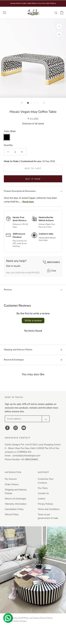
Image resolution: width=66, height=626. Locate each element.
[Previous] (21, 102)
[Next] (44, 102)
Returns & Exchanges (14, 359)
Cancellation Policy (14, 509)
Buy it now (33, 179)
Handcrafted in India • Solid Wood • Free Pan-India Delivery (33, 3)
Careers (41, 498)
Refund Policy (12, 514)
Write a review (33, 320)
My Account (11, 478)
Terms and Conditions (49, 509)
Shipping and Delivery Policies (18, 349)
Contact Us (43, 493)
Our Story (43, 488)
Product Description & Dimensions (20, 191)
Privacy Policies (45, 503)
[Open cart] (61, 12)
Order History (12, 484)
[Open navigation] (4, 13)
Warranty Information (15, 503)
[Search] (56, 12)
